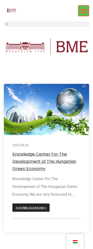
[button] (83, 10)
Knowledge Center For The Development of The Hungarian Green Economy (44, 161)
